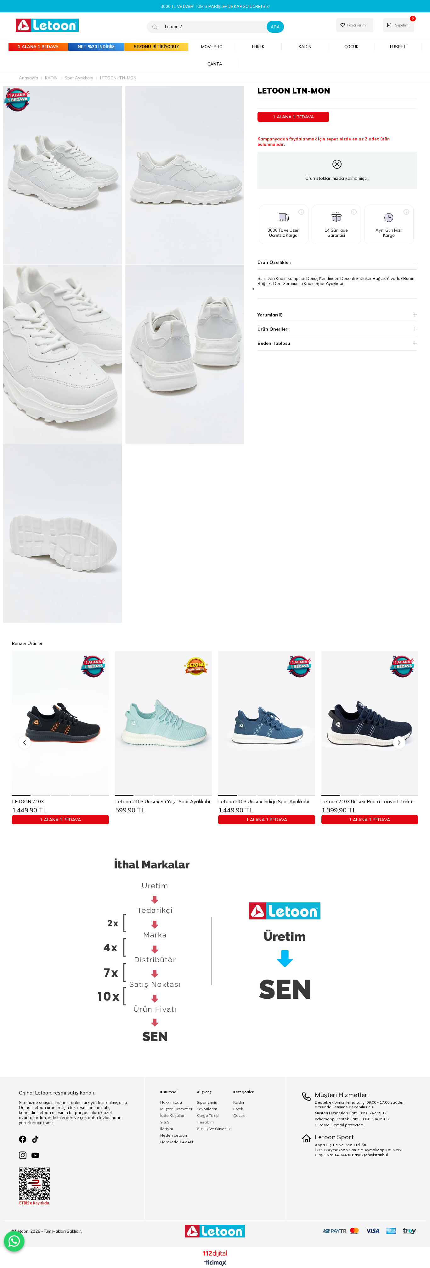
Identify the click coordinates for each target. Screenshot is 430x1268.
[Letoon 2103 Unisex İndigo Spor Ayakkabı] (266, 723)
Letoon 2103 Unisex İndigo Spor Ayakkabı (263, 802)
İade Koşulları (172, 1115)
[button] (21, 795)
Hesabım (205, 1122)
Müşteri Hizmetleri (176, 1109)
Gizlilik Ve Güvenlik (213, 1129)
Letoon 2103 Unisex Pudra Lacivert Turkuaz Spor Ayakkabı (369, 802)
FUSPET (398, 46)
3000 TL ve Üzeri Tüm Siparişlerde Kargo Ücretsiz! (215, 6)
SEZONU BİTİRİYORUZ (156, 46)
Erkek (238, 1109)
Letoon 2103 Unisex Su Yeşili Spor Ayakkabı (162, 802)
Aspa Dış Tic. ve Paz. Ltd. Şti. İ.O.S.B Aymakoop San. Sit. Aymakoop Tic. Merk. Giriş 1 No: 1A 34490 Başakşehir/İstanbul (358, 1149)
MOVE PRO (212, 46)
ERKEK (258, 46)
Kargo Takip (208, 1115)
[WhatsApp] (14, 1241)
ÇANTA (214, 63)
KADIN (305, 46)
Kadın (238, 1102)
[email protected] (348, 1125)
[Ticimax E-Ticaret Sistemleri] (215, 1263)
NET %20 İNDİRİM (96, 46)
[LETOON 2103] (60, 723)
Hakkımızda (171, 1102)
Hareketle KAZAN (176, 1142)
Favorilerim (207, 1109)
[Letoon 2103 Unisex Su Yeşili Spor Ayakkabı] (163, 723)
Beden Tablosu (273, 343)
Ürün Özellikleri (274, 262)
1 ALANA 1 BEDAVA (38, 46)
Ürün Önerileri (273, 329)
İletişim (166, 1129)
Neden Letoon (173, 1135)
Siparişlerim (207, 1102)
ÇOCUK (351, 46)
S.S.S (165, 1122)
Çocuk (239, 1115)
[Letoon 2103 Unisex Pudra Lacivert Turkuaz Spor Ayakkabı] (369, 723)
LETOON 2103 (28, 802)
